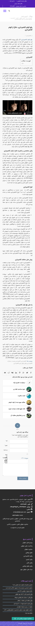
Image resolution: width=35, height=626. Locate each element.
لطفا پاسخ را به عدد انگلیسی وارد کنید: (5, 460)
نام (6, 441)
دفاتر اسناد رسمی (18, 4)
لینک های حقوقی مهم (26, 569)
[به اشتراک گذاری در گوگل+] (23, 372)
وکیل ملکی (29, 563)
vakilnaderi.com (17, 515)
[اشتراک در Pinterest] (19, 372)
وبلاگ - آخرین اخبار (26, 16)
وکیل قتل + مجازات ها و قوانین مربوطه (23, 597)
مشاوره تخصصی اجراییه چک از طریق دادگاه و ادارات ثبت (19, 588)
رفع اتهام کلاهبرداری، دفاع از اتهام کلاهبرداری (20, 28)
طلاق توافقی (29, 553)
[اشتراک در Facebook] (30, 372)
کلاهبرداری (13, 18)
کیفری (17, 18)
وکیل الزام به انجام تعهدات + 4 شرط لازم (23, 604)
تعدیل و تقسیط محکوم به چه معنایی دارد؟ (22, 585)
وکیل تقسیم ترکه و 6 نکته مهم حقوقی (23, 594)
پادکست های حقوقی (26, 546)
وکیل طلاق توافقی (27, 566)
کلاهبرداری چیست (16, 361)
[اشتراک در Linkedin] (16, 372)
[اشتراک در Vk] (12, 372)
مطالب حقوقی (22, 18)
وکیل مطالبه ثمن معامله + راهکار (25, 601)
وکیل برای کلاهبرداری (19, 363)
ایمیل (5, 445)
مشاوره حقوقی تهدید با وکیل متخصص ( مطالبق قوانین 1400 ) (18, 610)
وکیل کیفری (29, 559)
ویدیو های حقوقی (27, 543)
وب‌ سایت (5, 450)
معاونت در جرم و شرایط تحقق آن (24, 607)
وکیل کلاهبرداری (28, 556)
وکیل (25, 363)
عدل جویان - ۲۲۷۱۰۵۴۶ (22, 623)
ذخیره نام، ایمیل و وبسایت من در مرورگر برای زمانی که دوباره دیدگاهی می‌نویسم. (6, 463)
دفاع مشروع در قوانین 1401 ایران (24, 591)
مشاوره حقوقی (28, 549)
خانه (27, 18)
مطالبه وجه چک (28, 613)
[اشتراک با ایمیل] (4, 372)
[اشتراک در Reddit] (8, 372)
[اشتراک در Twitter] (27, 372)
